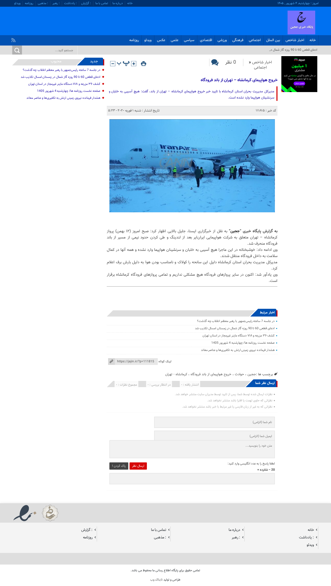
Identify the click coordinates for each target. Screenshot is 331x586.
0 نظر (230, 62)
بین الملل (273, 40)
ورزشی (222, 40)
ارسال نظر (138, 466)
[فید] (14, 38)
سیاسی (189, 40)
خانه (130, 3)
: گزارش (86, 3)
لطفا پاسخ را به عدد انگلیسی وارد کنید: (251, 463)
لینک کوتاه (165, 361)
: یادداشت (70, 3)
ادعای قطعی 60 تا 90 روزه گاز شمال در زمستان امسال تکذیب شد (235, 328)
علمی (174, 40)
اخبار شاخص (294, 40)
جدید (94, 61)
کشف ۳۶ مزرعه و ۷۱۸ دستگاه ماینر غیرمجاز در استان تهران (238, 335)
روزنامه (29, 3)
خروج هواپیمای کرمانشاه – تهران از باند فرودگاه (239, 80)
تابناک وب (156, 579)
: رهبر (56, 3)
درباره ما (117, 3)
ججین (235, 231)
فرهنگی (237, 40)
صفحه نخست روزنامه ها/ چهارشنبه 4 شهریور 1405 (243, 343)
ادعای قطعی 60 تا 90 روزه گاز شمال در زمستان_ (287, 50)
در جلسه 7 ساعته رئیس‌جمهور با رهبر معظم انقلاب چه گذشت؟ (236, 321)
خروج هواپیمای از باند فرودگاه (211, 374)
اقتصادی (206, 40)
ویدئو (17, 3)
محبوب (56, 61)
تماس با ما (101, 3)
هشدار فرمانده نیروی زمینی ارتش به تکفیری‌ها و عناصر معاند (238, 350)
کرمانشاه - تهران (176, 374)
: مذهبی (43, 3)
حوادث (239, 374)
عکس (161, 40)
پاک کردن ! (119, 466)
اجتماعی (255, 40)
